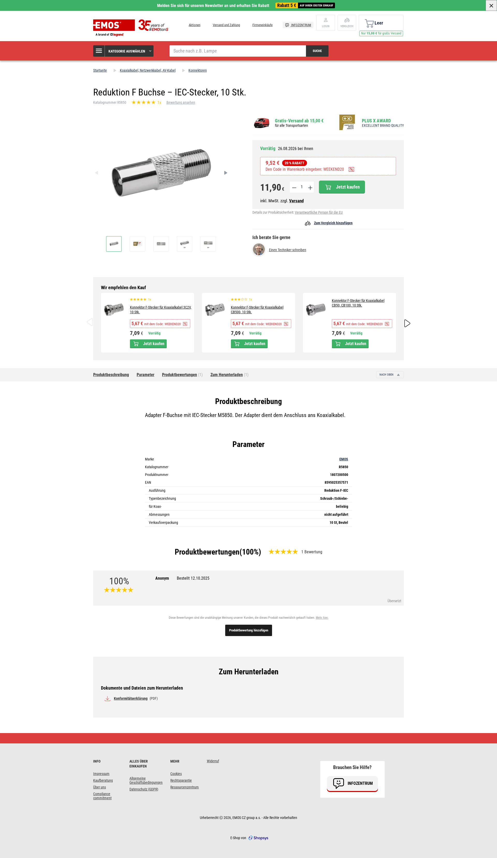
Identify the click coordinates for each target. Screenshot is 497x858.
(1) (182, 374)
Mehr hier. (322, 618)
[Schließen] (491, 5)
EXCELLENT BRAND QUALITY (383, 125)
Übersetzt (394, 601)
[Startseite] (132, 27)
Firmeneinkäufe (262, 25)
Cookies (176, 774)
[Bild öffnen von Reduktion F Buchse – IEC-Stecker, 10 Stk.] (114, 244)
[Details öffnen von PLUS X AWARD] (348, 123)
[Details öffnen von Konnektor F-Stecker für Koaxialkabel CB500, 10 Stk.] (214, 309)
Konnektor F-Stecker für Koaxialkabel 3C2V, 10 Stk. (160, 309)
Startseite (100, 70)
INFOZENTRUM (300, 25)
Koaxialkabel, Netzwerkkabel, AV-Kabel (148, 70)
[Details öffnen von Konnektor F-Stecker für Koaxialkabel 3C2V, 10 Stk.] (114, 309)
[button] (123, 51)
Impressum (101, 774)
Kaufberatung (103, 780)
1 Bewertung (311, 551)
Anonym (182, 578)
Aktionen (194, 25)
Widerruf (213, 761)
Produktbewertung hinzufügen (248, 630)
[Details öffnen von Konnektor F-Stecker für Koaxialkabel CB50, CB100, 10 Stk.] (315, 309)
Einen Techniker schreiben (287, 250)
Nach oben (386, 374)
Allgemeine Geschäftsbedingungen (146, 780)
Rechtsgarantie (181, 780)
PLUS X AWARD (376, 120)
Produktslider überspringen (248, 288)
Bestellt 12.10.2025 (193, 578)
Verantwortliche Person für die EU (319, 212)
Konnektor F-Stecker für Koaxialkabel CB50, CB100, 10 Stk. (358, 303)
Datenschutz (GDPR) (143, 789)
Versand (296, 200)
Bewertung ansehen (180, 102)
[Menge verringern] (294, 187)
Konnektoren (197, 70)
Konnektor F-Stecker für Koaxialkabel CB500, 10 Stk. (257, 309)
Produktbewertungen (207, 551)
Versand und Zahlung (226, 25)
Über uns (99, 787)
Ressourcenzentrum (184, 787)
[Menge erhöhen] (310, 187)
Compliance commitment (102, 796)
